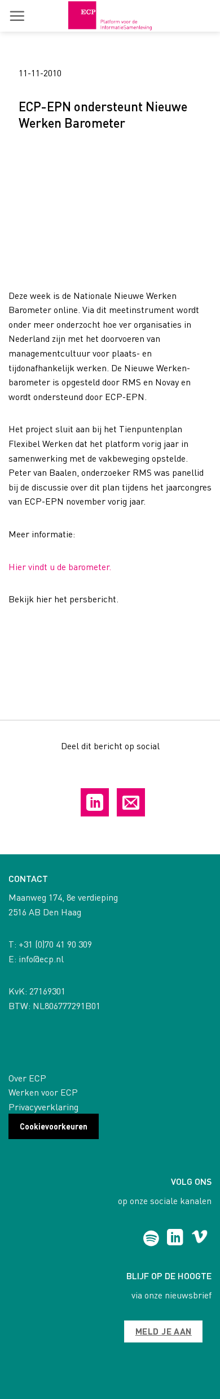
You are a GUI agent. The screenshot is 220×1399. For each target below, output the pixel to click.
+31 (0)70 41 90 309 (55, 944)
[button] (16, 16)
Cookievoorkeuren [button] (53, 1126)
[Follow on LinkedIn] (175, 1238)
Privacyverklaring (43, 1107)
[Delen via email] (131, 802)
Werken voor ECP (43, 1092)
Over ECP (27, 1078)
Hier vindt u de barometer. (59, 566)
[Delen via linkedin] (95, 802)
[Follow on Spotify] (151, 1238)
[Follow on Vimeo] (199, 1238)
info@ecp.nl (41, 958)
